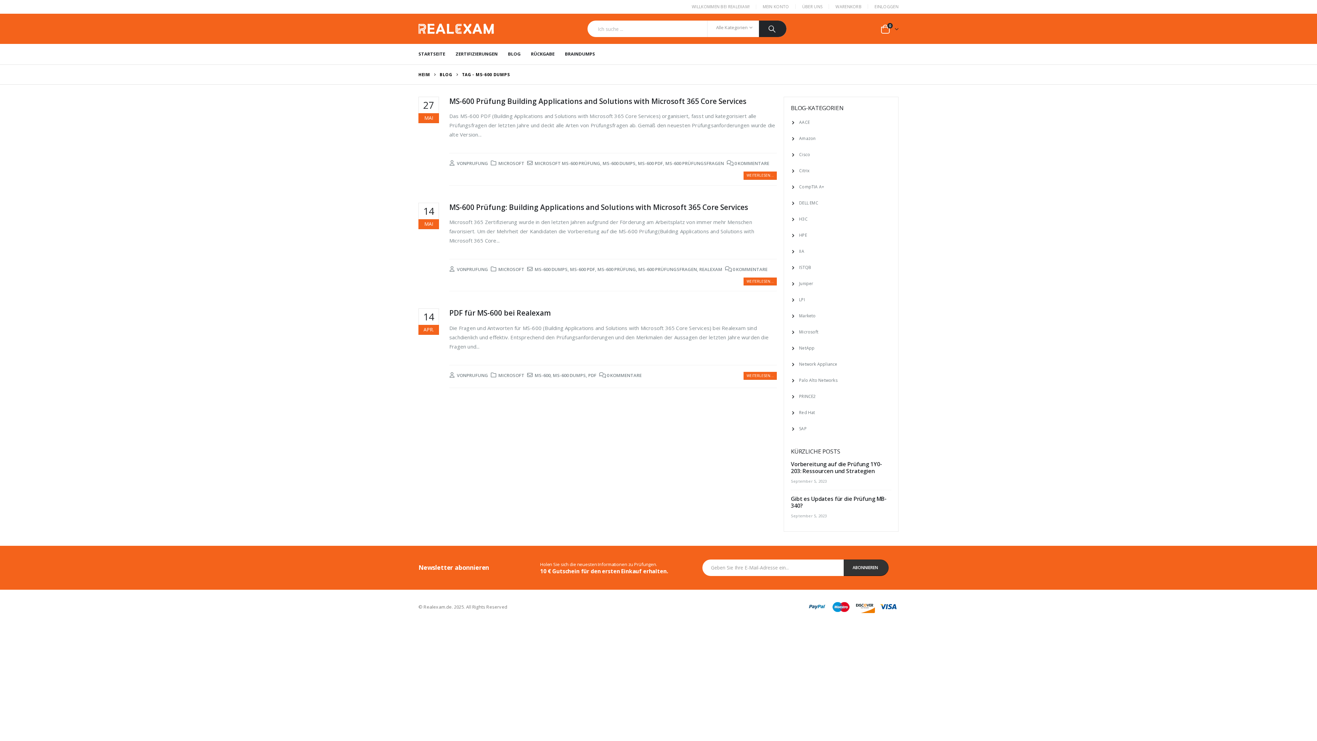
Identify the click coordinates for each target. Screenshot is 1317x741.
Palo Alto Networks (818, 380)
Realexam (710, 269)
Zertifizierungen (476, 54)
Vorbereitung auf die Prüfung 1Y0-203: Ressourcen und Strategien (836, 467)
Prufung (477, 163)
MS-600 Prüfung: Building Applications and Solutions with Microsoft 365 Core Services (598, 207)
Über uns (812, 7)
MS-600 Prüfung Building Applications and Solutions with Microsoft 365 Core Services (597, 101)
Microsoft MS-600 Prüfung (567, 163)
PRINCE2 (807, 396)
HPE (803, 235)
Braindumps (580, 54)
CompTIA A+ (811, 187)
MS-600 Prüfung (616, 269)
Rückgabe (543, 54)
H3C (803, 219)
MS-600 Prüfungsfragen (694, 163)
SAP (803, 429)
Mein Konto (776, 7)
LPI (802, 300)
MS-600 (542, 375)
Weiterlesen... (760, 175)
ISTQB (805, 267)
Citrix (804, 171)
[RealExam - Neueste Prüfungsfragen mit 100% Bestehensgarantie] (456, 29)
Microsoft (511, 163)
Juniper (806, 283)
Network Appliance (818, 364)
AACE (804, 122)
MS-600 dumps (619, 163)
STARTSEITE (431, 54)
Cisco (804, 154)
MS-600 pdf (650, 163)
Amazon (807, 138)
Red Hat (807, 412)
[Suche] (773, 29)
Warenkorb (848, 7)
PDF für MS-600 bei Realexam (500, 313)
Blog (514, 54)
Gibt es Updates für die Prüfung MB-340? (839, 502)
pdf (592, 375)
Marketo (807, 316)
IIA (801, 251)
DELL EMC (808, 203)
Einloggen (887, 7)
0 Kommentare (751, 163)
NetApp (807, 348)
